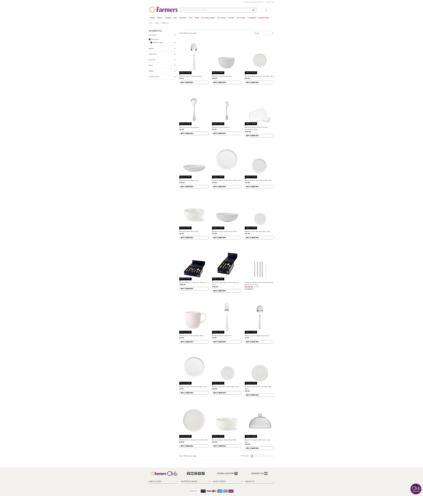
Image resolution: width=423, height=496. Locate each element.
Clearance (251, 18)
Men (175, 18)
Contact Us (257, 473)
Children (182, 18)
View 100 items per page (187, 33)
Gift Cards (240, 18)
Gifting (231, 18)
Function (152, 54)
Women (168, 18)
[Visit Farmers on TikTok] (203, 473)
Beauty (160, 18)
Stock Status (154, 77)
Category (153, 35)
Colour (152, 60)
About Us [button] (250, 481)
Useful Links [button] (155, 481)
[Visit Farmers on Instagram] (195, 473)
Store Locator (225, 473)
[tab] (163, 481)
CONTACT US (269, 2)
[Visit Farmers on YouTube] (192, 473)
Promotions (263, 18)
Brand (152, 18)
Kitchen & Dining (208, 18)
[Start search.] (253, 10)
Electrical (221, 18)
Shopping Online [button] (189, 481)
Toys (190, 18)
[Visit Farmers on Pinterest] (199, 473)
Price (151, 65)
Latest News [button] (219, 481)
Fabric (151, 71)
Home (197, 18)
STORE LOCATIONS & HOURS (254, 2)
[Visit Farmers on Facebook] (188, 473)
